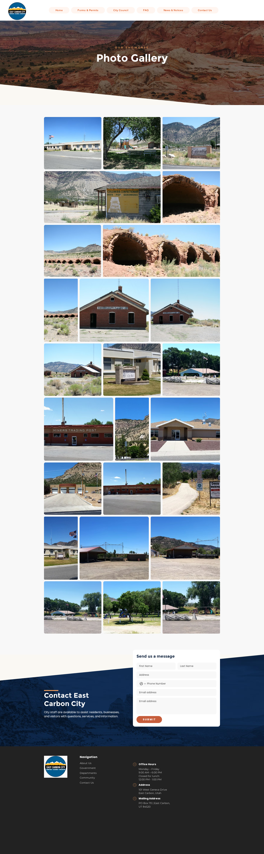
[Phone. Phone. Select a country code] (142, 684)
